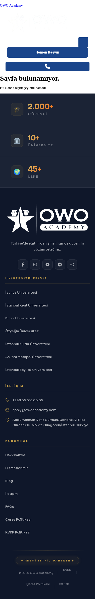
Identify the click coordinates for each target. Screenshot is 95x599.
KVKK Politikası (17, 532)
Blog (9, 481)
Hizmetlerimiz (16, 468)
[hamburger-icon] (83, 42)
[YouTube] (47, 264)
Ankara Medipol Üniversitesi (28, 357)
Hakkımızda (15, 455)
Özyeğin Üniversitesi (22, 331)
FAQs (9, 506)
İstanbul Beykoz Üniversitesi (28, 370)
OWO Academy (11, 5)
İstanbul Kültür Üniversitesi (27, 344)
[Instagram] (35, 264)
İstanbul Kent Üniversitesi (26, 305)
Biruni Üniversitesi (20, 318)
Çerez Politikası (18, 519)
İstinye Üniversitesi (21, 292)
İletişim (11, 494)
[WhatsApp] (72, 264)
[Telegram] (60, 264)
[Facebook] (23, 264)
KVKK (67, 570)
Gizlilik (64, 584)
